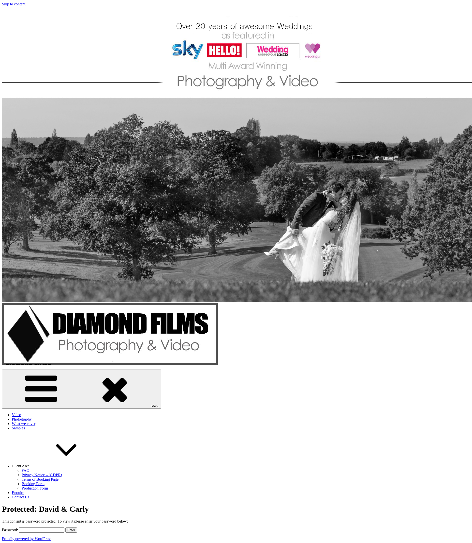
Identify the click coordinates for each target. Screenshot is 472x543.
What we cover (23, 424)
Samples (18, 428)
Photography (22, 419)
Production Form (35, 488)
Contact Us (20, 497)
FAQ (26, 470)
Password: (10, 530)
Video (16, 415)
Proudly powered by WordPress (26, 539)
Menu (155, 406)
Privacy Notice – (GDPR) (42, 475)
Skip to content (13, 4)
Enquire (18, 493)
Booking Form (33, 484)
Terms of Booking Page (40, 479)
